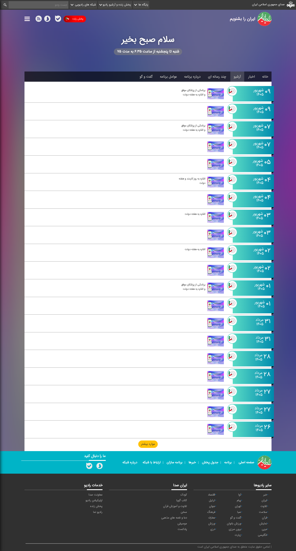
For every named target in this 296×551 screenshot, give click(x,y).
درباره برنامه (192, 77)
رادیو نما (97, 512)
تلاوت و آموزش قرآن (175, 506)
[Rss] (53, 18)
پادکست (182, 529)
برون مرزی (235, 529)
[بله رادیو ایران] (89, 467)
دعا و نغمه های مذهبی (174, 517)
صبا (239, 512)
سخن (184, 512)
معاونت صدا (95, 494)
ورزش (211, 523)
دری (212, 529)
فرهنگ (211, 512)
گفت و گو (146, 77)
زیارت (238, 535)
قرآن (264, 517)
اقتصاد (211, 494)
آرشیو (237, 77)
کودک (184, 494)
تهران (238, 506)
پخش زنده (77, 19)
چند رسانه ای (217, 77)
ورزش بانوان (234, 523)
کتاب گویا (181, 500)
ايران (264, 500)
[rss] (38, 19)
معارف (211, 517)
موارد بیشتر (148, 444)
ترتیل (212, 500)
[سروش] (47, 19)
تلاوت (264, 506)
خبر (265, 494)
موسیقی (182, 523)
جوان (212, 506)
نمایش (263, 523)
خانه (265, 77)
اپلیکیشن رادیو (94, 500)
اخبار (251, 77)
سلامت (263, 512)
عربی (264, 529)
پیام (239, 500)
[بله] (58, 19)
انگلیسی (262, 535)
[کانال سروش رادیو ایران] (99, 467)
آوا (239, 494)
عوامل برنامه (168, 77)
